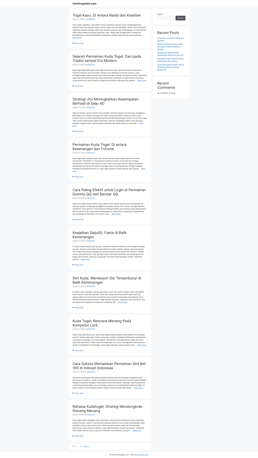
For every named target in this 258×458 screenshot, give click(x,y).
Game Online (79, 43)
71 (81, 446)
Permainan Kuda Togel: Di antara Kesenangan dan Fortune (99, 146)
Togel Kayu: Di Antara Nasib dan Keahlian (107, 15)
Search (160, 14)
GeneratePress (143, 455)
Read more (77, 38)
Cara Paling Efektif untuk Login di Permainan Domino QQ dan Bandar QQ (109, 192)
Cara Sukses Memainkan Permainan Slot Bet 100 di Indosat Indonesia (109, 366)
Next (87, 446)
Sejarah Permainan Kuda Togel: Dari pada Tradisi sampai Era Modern (107, 58)
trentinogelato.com (84, 3)
